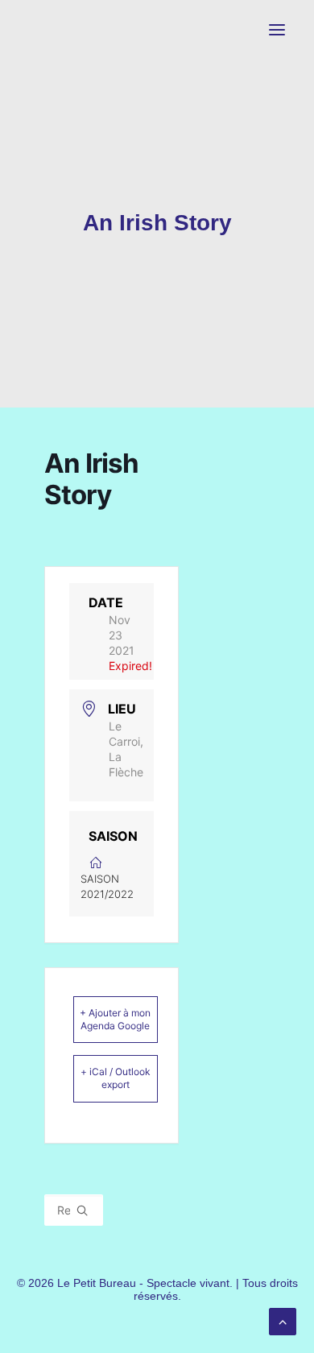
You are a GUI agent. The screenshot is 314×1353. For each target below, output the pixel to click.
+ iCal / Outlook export (116, 1077)
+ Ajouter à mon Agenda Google (115, 1019)
